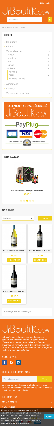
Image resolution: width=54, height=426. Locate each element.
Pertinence (7, 218)
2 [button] (24, 201)
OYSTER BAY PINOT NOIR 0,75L (14, 291)
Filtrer (45, 218)
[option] (27, 180)
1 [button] (21, 201)
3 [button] (27, 201)
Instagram (18, 362)
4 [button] (30, 201)
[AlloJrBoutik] (27, 10)
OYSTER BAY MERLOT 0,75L (39, 251)
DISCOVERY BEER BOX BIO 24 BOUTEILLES (27, 191)
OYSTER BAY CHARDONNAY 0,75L (14, 251)
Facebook (4, 362)
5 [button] (33, 201)
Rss (11, 362)
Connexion (45, 3)
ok (45, 379)
